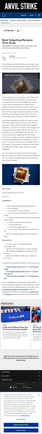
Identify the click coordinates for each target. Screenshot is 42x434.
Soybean (8, 294)
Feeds (6, 269)
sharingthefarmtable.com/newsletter (15, 289)
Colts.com (9, 358)
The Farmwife (33, 267)
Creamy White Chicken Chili (15, 267)
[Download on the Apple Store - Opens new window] (14, 387)
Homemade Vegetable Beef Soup (17, 271)
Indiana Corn (34, 292)
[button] (21, 83)
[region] (21, 413)
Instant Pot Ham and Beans (15, 276)
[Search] (36, 15)
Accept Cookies (21, 430)
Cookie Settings (21, 419)
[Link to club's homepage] (4, 14)
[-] (12, 30)
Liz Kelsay (12, 56)
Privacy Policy (25, 415)
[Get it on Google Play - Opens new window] (27, 388)
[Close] (39, 395)
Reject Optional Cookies (21, 425)
